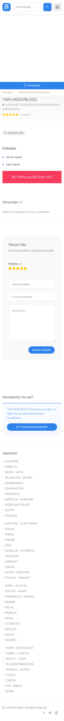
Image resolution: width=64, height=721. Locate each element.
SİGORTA (11, 640)
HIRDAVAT (11, 561)
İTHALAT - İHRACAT (17, 577)
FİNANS (10, 539)
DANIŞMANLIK (14, 483)
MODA (9, 618)
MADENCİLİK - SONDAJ (19, 596)
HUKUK (9, 567)
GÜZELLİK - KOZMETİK (19, 550)
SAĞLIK (9, 634)
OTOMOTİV (12, 623)
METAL (9, 607)
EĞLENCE (11, 515)
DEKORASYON (14, 488)
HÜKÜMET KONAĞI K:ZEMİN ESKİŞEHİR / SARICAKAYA (31, 107)
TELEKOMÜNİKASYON (19, 664)
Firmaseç (7, 92)
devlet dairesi (14, 157)
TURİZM (10, 680)
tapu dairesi (13, 164)
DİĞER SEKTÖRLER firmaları (34, 92)
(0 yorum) (25, 114)
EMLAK (9, 529)
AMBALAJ (11, 466)
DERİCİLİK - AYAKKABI (19, 499)
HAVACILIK (12, 556)
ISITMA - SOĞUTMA (17, 572)
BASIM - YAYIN (14, 472)
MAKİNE (10, 602)
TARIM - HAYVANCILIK (19, 647)
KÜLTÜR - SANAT (16, 591)
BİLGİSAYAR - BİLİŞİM (18, 477)
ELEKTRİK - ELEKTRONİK (21, 523)
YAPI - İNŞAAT (14, 685)
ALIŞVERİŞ (11, 461)
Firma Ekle (33, 85)
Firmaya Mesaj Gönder (34, 426)
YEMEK (9, 691)
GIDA (8, 545)
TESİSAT (10, 675)
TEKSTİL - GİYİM (15, 658)
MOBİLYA (11, 612)
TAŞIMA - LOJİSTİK (17, 653)
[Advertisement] (32, 48)
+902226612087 (15, 133)
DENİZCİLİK (12, 494)
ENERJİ (9, 534)
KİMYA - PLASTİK (16, 585)
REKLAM (10, 629)
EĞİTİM (9, 510)
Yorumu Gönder (41, 349)
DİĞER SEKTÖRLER (17, 504)
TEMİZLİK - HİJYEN (17, 669)
